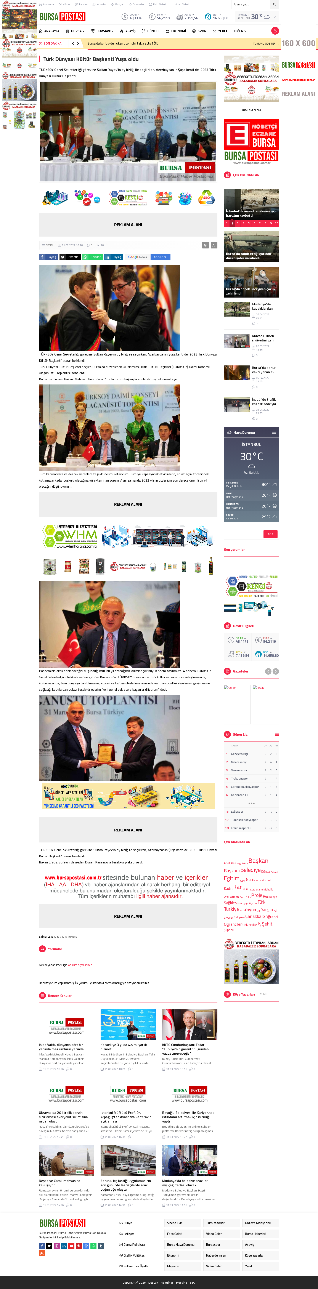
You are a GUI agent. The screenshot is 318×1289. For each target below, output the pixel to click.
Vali (258, 911)
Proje (256, 895)
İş (259, 923)
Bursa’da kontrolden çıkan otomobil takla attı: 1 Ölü (123, 43)
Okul (226, 897)
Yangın (267, 910)
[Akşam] (237, 704)
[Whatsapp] (93, 1246)
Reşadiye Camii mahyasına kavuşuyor (59, 1182)
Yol (275, 910)
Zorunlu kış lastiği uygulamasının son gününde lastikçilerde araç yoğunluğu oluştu (126, 1185)
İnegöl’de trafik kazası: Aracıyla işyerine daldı (264, 403)
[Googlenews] (86, 1246)
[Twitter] (49, 1246)
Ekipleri (274, 872)
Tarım (245, 904)
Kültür (56, 936)
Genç (242, 881)
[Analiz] (266, 704)
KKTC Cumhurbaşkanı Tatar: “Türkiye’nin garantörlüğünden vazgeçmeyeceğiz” (185, 1049)
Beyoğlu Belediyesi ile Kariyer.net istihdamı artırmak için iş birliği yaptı (188, 1116)
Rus (266, 896)
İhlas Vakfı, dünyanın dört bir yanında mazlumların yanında (61, 1046)
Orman (234, 897)
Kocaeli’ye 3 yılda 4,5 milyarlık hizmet (124, 1046)
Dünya (265, 871)
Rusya (273, 897)
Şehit (267, 923)
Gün (249, 879)
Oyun (242, 897)
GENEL (50, 245)
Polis (248, 897)
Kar (237, 886)
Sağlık (229, 902)
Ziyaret (228, 917)
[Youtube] (71, 1246)
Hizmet (266, 880)
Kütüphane (256, 889)
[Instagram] (57, 1246)
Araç (239, 863)
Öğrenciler (233, 924)
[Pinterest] (79, 1246)
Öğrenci (272, 916)
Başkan (258, 860)
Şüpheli (229, 930)
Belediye (250, 869)
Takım (238, 903)
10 (276, 223)
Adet (227, 863)
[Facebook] (42, 1246)
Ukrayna (247, 909)
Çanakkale (255, 916)
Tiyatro (253, 903)
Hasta (257, 880)
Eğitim (231, 878)
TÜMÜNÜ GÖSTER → (266, 43)
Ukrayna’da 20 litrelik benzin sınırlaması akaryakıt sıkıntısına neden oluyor (63, 1116)
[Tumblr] (101, 1246)
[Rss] (42, 1253)
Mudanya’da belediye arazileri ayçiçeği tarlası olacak (185, 1182)
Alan (233, 863)
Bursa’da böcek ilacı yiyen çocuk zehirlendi (250, 291)
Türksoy (72, 936)
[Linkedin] (64, 1246)
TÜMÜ (263, 994)
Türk (64, 936)
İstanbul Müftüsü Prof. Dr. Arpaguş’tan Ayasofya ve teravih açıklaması (126, 1116)
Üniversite (250, 925)
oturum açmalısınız (80, 965)
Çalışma (239, 917)
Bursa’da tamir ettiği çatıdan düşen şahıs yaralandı (248, 255)
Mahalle (268, 889)
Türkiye (231, 909)
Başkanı (232, 870)
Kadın (228, 888)
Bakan (244, 863)
